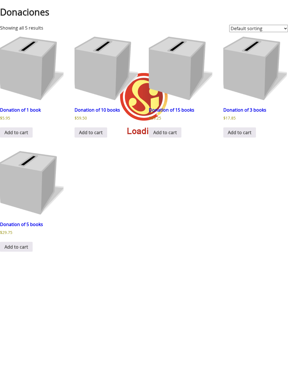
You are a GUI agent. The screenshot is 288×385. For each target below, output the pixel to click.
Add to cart (16, 132)
